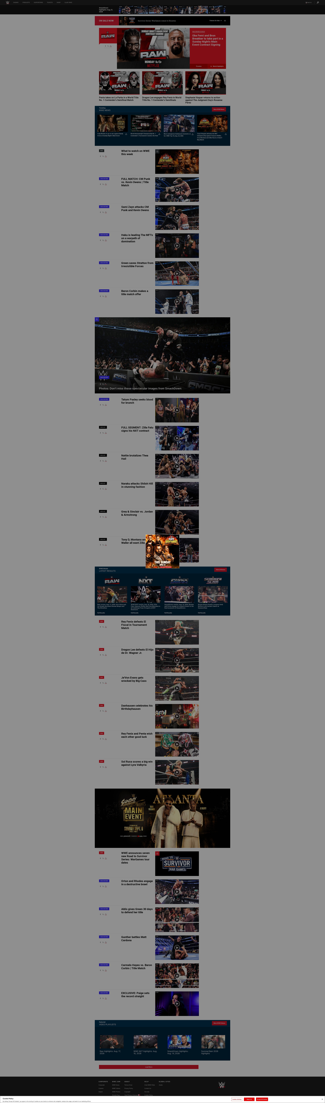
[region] (162, 1099)
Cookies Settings (236, 1099)
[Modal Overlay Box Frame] (162, 551)
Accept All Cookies (262, 1099)
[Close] (322, 1099)
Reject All (249, 1099)
